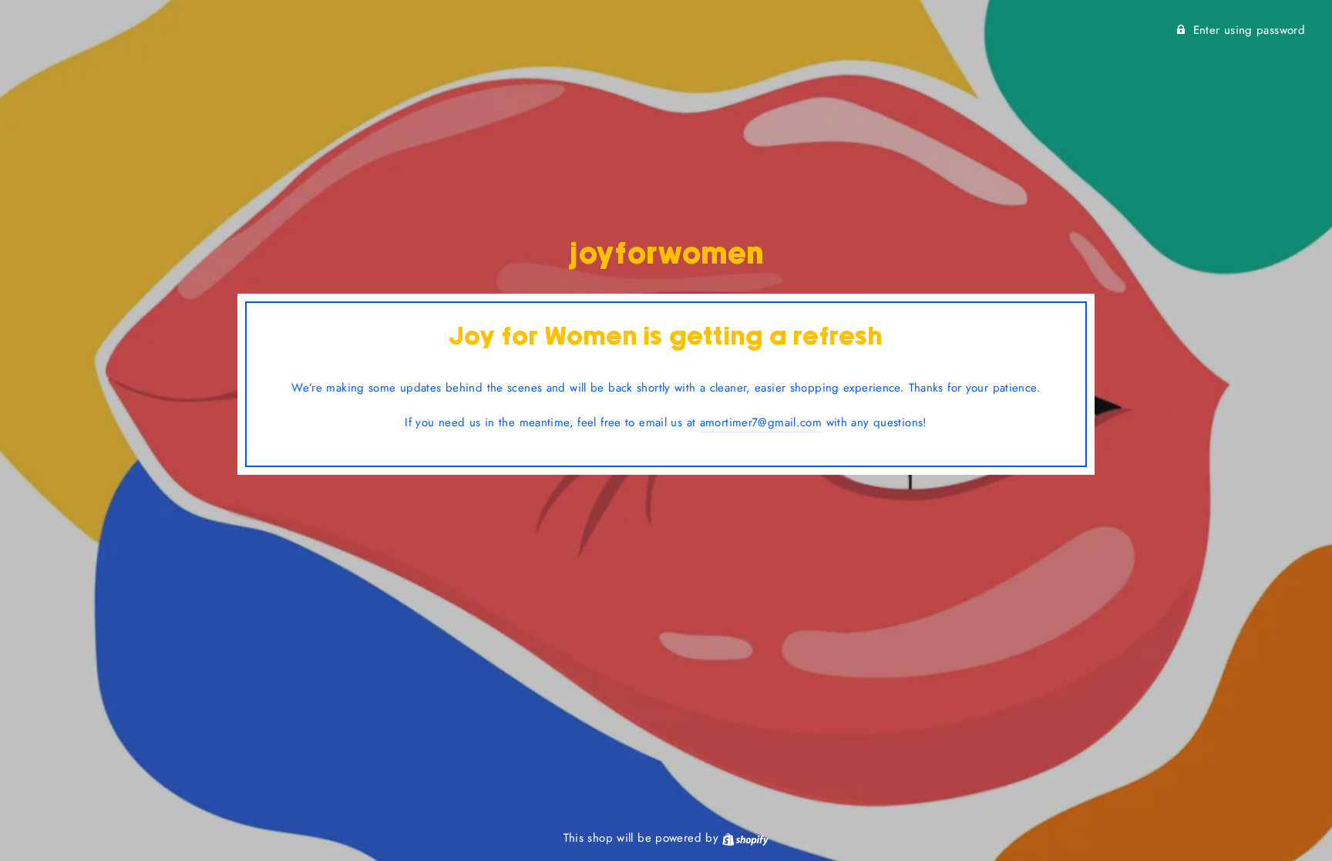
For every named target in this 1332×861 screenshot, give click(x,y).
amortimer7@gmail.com (761, 422)
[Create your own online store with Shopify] (745, 837)
